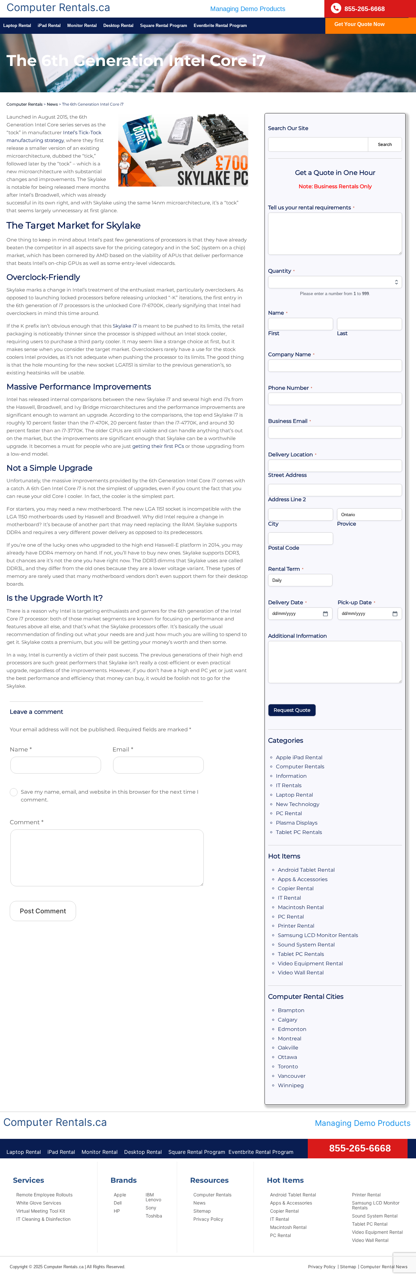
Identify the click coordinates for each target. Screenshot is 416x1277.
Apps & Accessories (303, 879)
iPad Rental (49, 25)
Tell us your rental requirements (311, 207)
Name (21, 749)
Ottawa (287, 1057)
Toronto (288, 1066)
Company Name (291, 354)
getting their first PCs (158, 446)
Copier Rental (296, 888)
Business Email (289, 421)
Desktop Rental (118, 25)
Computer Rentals (24, 104)
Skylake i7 (125, 326)
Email (122, 749)
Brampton (291, 1010)
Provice (346, 524)
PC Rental (289, 813)
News (52, 104)
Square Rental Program (163, 25)
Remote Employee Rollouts (44, 1194)
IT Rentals (289, 785)
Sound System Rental (306, 945)
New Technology (297, 804)
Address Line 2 (287, 499)
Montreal (289, 1039)
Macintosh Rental (301, 907)
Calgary (287, 1020)
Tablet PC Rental (369, 1224)
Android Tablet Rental (306, 870)
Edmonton (292, 1029)
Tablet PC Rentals (299, 832)
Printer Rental (296, 926)
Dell (118, 1202)
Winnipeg (291, 1085)
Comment (27, 822)
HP (117, 1211)
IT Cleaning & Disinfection (43, 1219)
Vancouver (292, 1076)
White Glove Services (38, 1202)
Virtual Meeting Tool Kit (40, 1211)
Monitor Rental (82, 25)
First (274, 333)
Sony (151, 1207)
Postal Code (283, 548)
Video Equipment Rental (310, 963)
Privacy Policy (208, 1219)
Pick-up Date (356, 602)
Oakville (288, 1048)
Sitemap (202, 1211)
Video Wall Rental (301, 973)
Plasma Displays (297, 823)
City (273, 524)
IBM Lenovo (153, 1197)
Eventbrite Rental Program (220, 25)
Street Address (287, 475)
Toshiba (154, 1215)
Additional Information (297, 636)
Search (385, 144)
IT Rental (289, 898)
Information (291, 776)
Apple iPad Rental (299, 757)
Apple (120, 1194)
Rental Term (286, 569)
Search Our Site (288, 128)
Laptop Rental (17, 25)
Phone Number (290, 388)
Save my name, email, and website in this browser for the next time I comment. (110, 796)
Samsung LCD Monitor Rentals (318, 935)
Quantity (281, 271)
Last (342, 333)
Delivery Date (287, 602)
